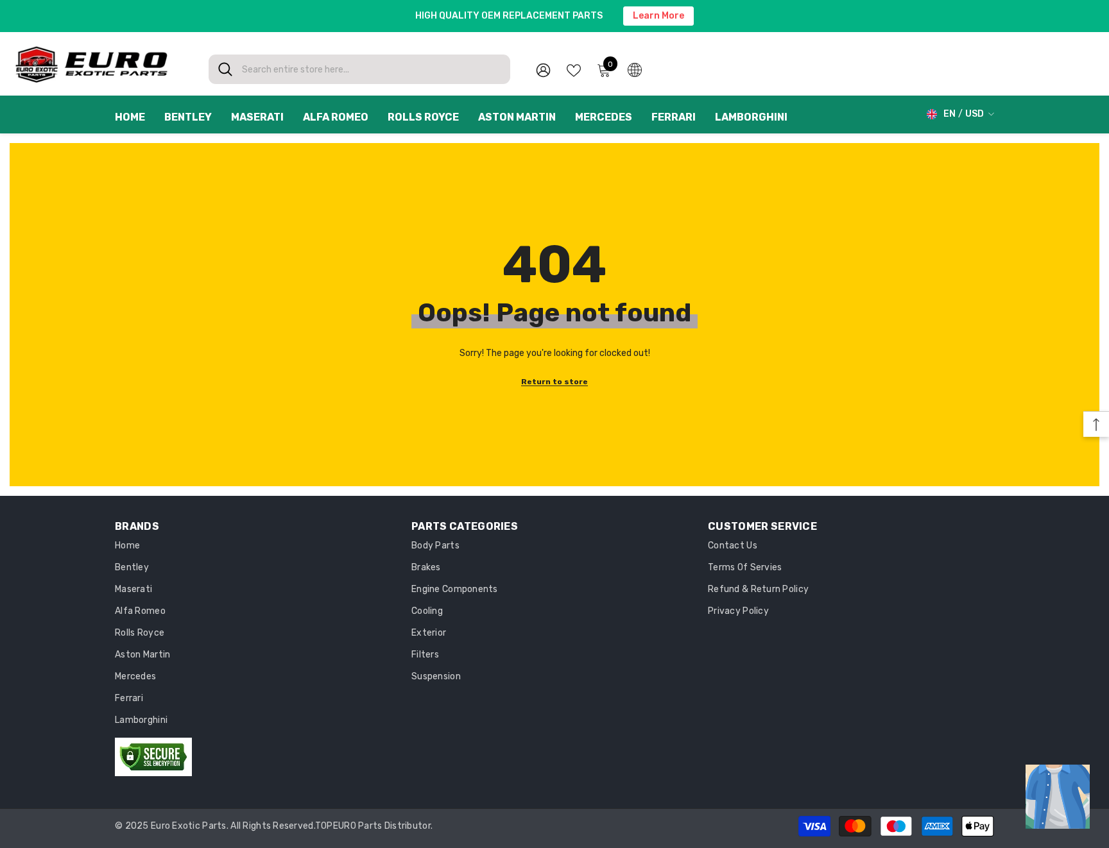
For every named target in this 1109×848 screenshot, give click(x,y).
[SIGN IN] (543, 69)
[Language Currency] (634, 69)
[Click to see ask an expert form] (1058, 797)
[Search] (359, 69)
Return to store (554, 381)
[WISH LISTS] (574, 69)
